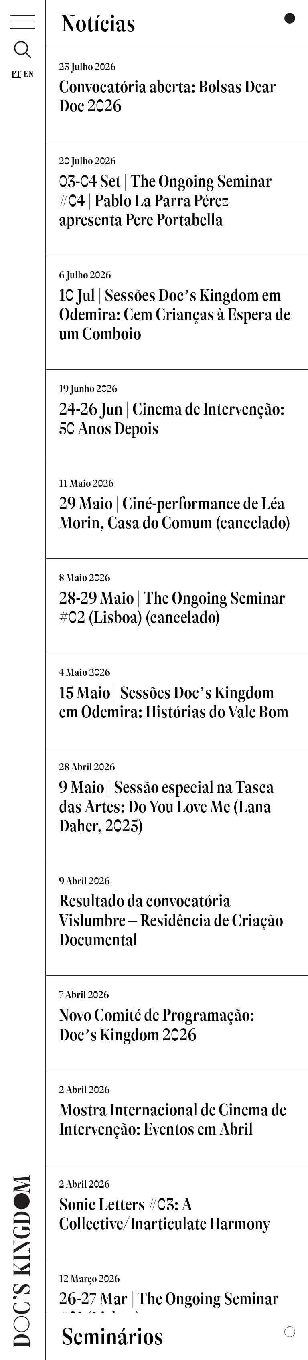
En (29, 74)
